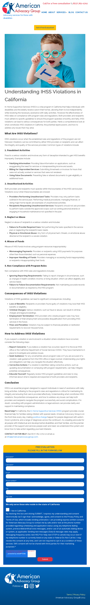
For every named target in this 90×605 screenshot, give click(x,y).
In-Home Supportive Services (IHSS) (46, 411)
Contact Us (81, 12)
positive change (40, 417)
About (51, 12)
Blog (71, 12)
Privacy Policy (79, 595)
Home (44, 12)
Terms (69, 595)
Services (61, 12)
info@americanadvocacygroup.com (22, 437)
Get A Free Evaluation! (45, 28)
